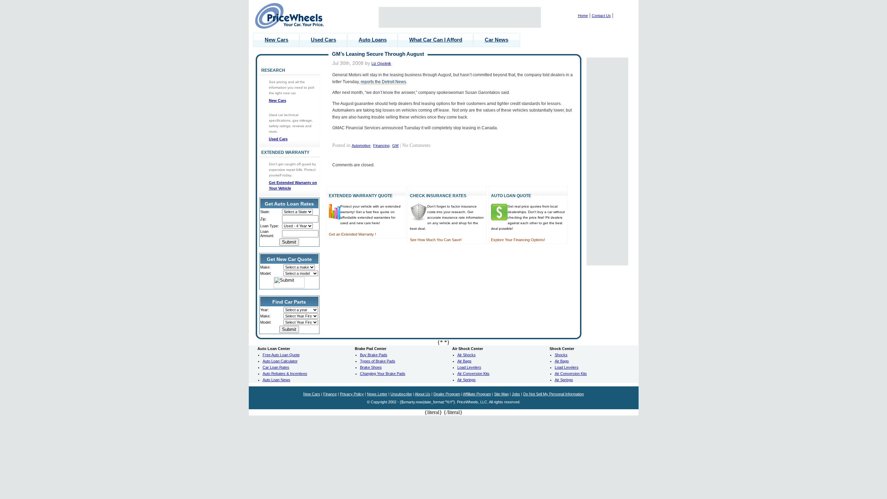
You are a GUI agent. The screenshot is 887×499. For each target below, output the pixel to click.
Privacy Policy (352, 394)
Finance (330, 394)
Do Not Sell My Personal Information (553, 394)
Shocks (561, 355)
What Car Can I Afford (435, 40)
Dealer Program (446, 394)
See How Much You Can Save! (436, 240)
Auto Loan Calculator (280, 361)
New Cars (276, 40)
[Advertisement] (460, 17)
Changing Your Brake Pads (382, 373)
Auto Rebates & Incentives (285, 373)
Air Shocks (466, 355)
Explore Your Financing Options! (518, 240)
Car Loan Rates (276, 367)
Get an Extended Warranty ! (352, 234)
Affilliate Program (477, 394)
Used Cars (323, 40)
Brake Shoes (371, 367)
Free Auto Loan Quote (281, 355)
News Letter (377, 394)
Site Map (501, 394)
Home (583, 16)
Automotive (361, 145)
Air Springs (466, 380)
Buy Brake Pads (373, 355)
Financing (381, 145)
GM (395, 145)
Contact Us (601, 16)
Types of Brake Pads (377, 361)
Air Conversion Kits (473, 373)
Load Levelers (469, 367)
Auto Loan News (276, 380)
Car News (496, 40)
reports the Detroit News (383, 81)
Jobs (516, 394)
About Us (422, 394)
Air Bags (464, 361)
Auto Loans (373, 40)
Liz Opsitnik (381, 63)
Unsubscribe (401, 394)
